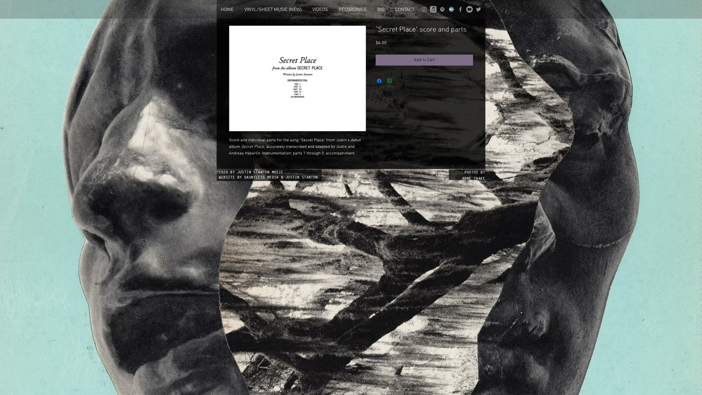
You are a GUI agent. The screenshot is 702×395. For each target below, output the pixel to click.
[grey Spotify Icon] (442, 9)
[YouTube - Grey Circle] (469, 9)
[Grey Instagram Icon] (424, 9)
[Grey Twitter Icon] (478, 9)
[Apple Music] (433, 9)
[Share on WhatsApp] (389, 81)
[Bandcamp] (451, 9)
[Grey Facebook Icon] (460, 9)
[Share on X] (400, 81)
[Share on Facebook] (379, 81)
